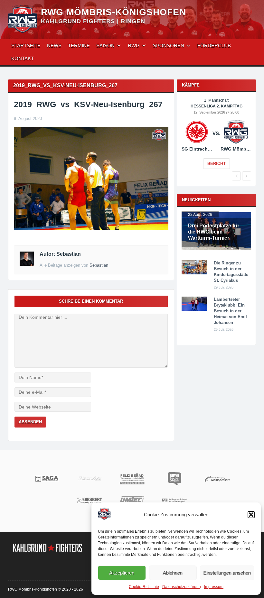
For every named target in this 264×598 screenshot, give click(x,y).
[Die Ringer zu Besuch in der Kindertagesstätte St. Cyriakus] (194, 273)
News (54, 45)
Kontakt (22, 58)
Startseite (26, 45)
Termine (79, 45)
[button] (251, 514)
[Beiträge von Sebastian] (27, 264)
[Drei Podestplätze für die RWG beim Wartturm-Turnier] (216, 249)
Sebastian (99, 265)
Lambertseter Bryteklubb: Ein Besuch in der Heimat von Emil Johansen (230, 311)
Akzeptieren (121, 572)
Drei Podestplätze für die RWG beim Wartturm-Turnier (213, 232)
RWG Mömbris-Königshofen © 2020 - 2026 (45, 589)
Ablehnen (173, 572)
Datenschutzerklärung (181, 586)
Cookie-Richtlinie (144, 586)
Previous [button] (236, 175)
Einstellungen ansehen (227, 572)
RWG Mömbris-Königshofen (113, 12)
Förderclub (214, 45)
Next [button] (246, 175)
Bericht (216, 163)
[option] (216, 138)
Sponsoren (168, 45)
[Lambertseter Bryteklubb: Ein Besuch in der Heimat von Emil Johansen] (194, 309)
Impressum (213, 586)
